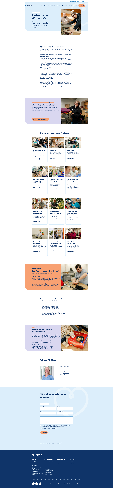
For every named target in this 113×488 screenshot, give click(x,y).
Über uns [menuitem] (75, 5)
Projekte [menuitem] (59, 5)
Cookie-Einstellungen (68, 483)
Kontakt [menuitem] (81, 5)
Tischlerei (53, 150)
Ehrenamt (59, 461)
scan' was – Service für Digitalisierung (55, 242)
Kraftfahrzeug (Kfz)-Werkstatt (39, 151)
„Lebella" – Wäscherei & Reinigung (56, 180)
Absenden (43, 432)
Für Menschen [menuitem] (53, 5)
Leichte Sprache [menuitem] (72, 1)
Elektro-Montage (72, 211)
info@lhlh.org (37, 469)
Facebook (33, 483)
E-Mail (41, 411)
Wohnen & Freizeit (48, 474)
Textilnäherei (70, 150)
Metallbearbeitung (38, 179)
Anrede (41, 402)
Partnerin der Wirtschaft (39, 34)
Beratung (47, 463)
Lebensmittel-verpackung (37, 242)
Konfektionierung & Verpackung (72, 180)
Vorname (42, 406)
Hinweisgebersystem (77, 483)
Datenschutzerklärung (60, 426)
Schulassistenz (48, 472)
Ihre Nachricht (43, 415)
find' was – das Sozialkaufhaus (37, 212)
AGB (50, 483)
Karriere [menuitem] (70, 5)
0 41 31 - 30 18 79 (66, 373)
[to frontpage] (29, 6)
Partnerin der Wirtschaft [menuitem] (45, 5)
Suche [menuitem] (83, 1)
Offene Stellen (73, 463)
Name (58, 406)
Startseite (33, 34)
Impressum (55, 483)
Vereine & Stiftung (61, 465)
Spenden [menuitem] (78, 1)
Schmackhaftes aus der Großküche (72, 242)
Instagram (36, 483)
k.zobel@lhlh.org (65, 374)
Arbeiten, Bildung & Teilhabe (50, 461)
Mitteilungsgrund (60, 411)
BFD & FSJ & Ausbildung (75, 461)
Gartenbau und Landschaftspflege (55, 212)
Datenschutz (60, 483)
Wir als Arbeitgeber (74, 465)
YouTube (40, 483)
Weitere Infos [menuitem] (64, 5)
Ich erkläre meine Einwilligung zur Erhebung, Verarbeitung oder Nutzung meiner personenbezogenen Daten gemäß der (56, 426)
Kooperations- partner (62, 463)
